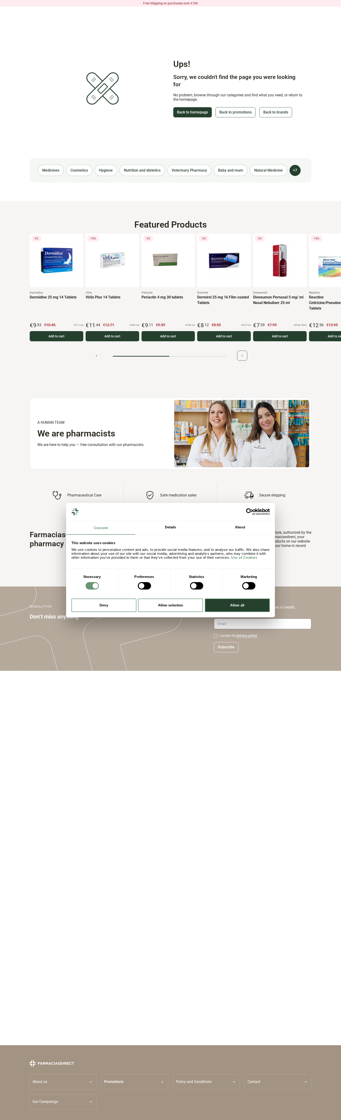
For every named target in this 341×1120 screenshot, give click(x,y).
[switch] (144, 586)
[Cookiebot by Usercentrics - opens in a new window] (249, 511)
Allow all (237, 605)
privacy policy (247, 635)
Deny (104, 605)
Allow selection (170, 605)
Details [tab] (170, 527)
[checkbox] (216, 635)
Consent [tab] (101, 528)
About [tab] (240, 527)
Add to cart (56, 336)
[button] (134, 1081)
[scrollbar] (169, 356)
